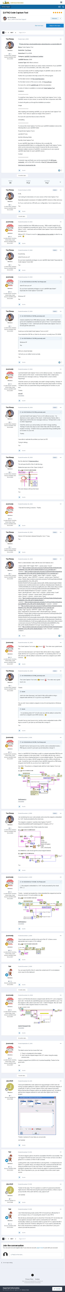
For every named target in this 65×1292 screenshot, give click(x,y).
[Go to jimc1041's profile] (10, 1087)
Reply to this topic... (17, 1254)
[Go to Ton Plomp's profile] (5, 18)
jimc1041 (10, 1081)
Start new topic (39, 25)
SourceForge (48, 82)
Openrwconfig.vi (34, 461)
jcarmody (9, 222)
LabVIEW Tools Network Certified (33, 56)
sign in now (40, 1247)
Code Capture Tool (49, 88)
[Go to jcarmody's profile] (10, 228)
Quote (23, 170)
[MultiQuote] (19, 170)
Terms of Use (25, 1289)
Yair (9, 966)
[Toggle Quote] (20, 281)
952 (10, 236)
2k (10, 54)
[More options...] (60, 39)
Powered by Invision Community (32, 1282)
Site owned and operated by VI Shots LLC (32, 1281)
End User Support (21, 19)
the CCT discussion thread (49, 162)
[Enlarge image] (40, 44)
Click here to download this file (26, 165)
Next (11, 32)
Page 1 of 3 (22, 32)
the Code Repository (38, 79)
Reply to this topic (55, 25)
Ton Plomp (12, 17)
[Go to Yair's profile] (10, 972)
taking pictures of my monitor (45, 234)
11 (10, 1095)
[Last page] (15, 32)
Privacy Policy (29, 1279)
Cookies (37, 1279)
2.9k (10, 981)
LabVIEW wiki (34, 85)
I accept (57, 1289)
